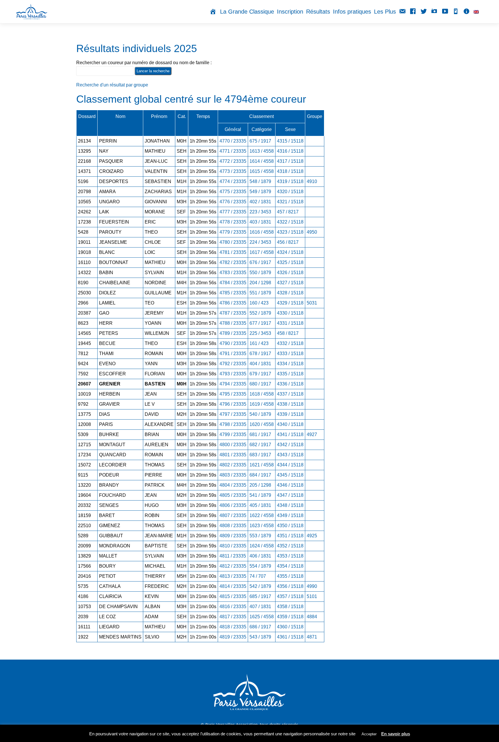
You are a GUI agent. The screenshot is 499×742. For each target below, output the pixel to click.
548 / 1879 (260, 181)
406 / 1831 (260, 555)
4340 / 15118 (290, 424)
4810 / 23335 (232, 545)
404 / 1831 (260, 363)
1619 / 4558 (262, 404)
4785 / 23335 (232, 292)
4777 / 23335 (232, 211)
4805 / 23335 (232, 495)
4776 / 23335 (232, 201)
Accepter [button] (369, 734)
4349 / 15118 (290, 515)
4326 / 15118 (290, 272)
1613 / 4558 (262, 151)
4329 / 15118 (290, 302)
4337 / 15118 (290, 394)
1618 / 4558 (262, 394)
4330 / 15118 (290, 313)
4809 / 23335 (232, 535)
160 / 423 (259, 302)
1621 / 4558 (262, 464)
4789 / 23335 (232, 333)
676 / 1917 (260, 262)
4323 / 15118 (290, 232)
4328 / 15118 (290, 292)
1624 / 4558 (262, 545)
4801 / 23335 (232, 454)
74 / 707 (258, 576)
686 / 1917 (260, 626)
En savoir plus (395, 733)
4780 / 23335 (232, 242)
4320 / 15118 (290, 191)
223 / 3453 (260, 211)
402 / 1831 (260, 201)
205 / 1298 (260, 485)
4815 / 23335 (232, 596)
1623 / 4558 (262, 525)
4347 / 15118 (290, 495)
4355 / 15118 (290, 576)
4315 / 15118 (290, 141)
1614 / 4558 (262, 161)
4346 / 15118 (290, 485)
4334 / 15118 (290, 363)
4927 (312, 434)
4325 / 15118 (290, 262)
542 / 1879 (260, 586)
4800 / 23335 (232, 444)
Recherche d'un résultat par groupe (112, 84)
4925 (312, 535)
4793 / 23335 (232, 373)
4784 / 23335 (232, 282)
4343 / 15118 (290, 454)
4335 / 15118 (290, 373)
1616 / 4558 (262, 232)
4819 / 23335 (232, 636)
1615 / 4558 (262, 171)
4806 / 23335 (232, 505)
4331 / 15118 (290, 323)
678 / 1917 (260, 353)
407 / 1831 (260, 606)
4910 (312, 181)
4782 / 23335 (232, 262)
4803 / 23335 (232, 474)
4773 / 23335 (232, 171)
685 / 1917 (260, 596)
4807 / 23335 (232, 515)
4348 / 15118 (290, 505)
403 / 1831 (260, 221)
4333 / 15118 (290, 353)
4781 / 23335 (232, 252)
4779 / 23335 (232, 232)
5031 (312, 302)
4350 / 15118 (290, 525)
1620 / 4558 (262, 424)
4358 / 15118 (290, 606)
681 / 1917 (260, 434)
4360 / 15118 (290, 626)
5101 (312, 596)
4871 (312, 636)
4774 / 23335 (232, 181)
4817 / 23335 (232, 616)
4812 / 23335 (232, 566)
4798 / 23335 (232, 424)
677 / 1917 (260, 323)
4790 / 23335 (232, 343)
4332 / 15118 (290, 343)
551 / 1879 (260, 292)
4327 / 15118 (290, 282)
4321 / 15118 (290, 201)
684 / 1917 (260, 474)
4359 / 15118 (290, 616)
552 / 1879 (260, 313)
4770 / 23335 (232, 141)
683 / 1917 (260, 454)
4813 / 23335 (232, 576)
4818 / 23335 (232, 626)
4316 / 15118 (290, 151)
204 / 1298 (260, 282)
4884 (312, 616)
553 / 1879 (260, 535)
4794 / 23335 (232, 383)
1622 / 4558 (262, 515)
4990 (312, 586)
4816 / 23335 (232, 606)
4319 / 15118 (290, 181)
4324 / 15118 (290, 252)
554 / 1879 (260, 566)
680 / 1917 (260, 383)
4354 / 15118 (290, 566)
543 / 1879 (260, 636)
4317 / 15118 (290, 161)
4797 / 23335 (232, 414)
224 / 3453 (260, 242)
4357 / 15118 (290, 596)
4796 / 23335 (232, 404)
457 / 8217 (288, 211)
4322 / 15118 (290, 221)
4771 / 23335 (232, 151)
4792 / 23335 (232, 363)
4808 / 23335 (232, 525)
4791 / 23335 (232, 353)
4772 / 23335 (232, 161)
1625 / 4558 (262, 616)
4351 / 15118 (290, 535)
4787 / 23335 (232, 313)
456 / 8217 (288, 242)
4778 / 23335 (232, 221)
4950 (312, 232)
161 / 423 (259, 343)
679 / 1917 (260, 373)
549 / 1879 (260, 191)
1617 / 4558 (262, 252)
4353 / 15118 (290, 555)
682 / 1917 (260, 444)
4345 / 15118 (290, 474)
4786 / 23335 (232, 302)
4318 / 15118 (290, 171)
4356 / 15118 (290, 586)
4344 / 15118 (290, 464)
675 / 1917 (260, 141)
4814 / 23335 (232, 586)
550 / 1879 (260, 272)
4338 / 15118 (290, 404)
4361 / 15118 (290, 636)
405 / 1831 (260, 505)
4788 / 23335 (232, 323)
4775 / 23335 (232, 191)
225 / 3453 (260, 333)
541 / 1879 (260, 495)
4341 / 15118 (290, 434)
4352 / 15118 (290, 545)
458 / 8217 (288, 333)
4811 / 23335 (232, 555)
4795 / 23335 (232, 394)
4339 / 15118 (290, 414)
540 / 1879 (260, 414)
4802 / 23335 (232, 464)
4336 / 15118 (290, 383)
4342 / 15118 (290, 444)
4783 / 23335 (232, 272)
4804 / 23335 (232, 485)
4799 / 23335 (232, 434)
